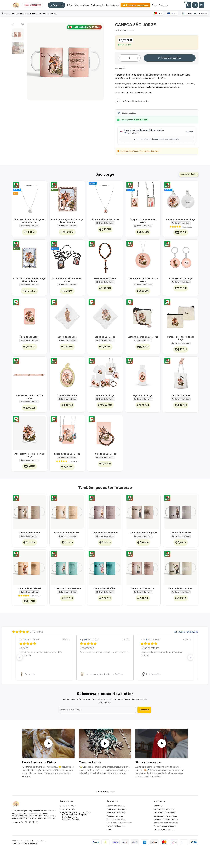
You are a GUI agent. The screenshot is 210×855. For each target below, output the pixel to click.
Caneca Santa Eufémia (105, 588)
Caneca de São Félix (180, 532)
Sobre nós (158, 806)
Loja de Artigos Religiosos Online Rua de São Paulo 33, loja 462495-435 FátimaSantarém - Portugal (76, 815)
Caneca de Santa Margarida (143, 532)
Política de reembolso (116, 812)
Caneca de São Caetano (142, 588)
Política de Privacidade (116, 809)
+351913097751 (69, 806)
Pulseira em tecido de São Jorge (29, 396)
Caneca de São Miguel (29, 588)
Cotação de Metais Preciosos (119, 823)
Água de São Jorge (142, 395)
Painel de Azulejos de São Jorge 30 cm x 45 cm (29, 279)
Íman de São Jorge (29, 337)
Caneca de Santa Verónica (67, 588)
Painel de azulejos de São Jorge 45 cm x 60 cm (67, 220)
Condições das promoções (165, 816)
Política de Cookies (115, 816)
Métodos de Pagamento (164, 809)
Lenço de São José (67, 337)
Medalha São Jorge (67, 395)
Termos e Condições (116, 806)
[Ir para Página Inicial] (15, 5)
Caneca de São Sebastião (67, 532)
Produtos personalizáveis (165, 826)
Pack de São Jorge (105, 395)
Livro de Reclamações (116, 826)
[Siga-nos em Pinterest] (37, 822)
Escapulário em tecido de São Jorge (67, 279)
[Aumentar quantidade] (138, 58)
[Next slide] (21, 25)
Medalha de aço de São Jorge (181, 219)
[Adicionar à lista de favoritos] (43, 198)
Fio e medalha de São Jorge (105, 219)
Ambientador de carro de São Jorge (143, 279)
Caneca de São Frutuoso (180, 588)
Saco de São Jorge (180, 395)
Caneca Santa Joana (29, 532)
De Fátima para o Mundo (164, 829)
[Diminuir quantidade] (120, 58)
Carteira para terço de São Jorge (180, 338)
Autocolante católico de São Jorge (29, 455)
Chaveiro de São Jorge (180, 278)
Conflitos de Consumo (116, 819)
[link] (44, 674)
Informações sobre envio (164, 812)
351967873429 (68, 809)
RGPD (109, 829)
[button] (56, 5)
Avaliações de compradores (166, 819)
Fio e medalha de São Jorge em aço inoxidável (29, 220)
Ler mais (154, 151)
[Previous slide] (15, 25)
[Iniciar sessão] (201, 5)
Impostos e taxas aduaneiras (166, 823)
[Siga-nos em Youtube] (33, 822)
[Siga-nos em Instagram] (22, 822)
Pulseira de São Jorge (105, 454)
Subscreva (144, 710)
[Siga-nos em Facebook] (26, 822)
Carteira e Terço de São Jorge (142, 337)
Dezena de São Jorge (105, 278)
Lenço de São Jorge (105, 337)
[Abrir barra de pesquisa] (195, 5)
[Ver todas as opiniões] (105, 631)
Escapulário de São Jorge (67, 454)
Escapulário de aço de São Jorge (142, 220)
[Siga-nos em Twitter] (29, 822)
